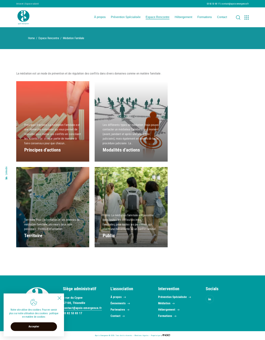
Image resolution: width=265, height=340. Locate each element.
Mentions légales (141, 335)
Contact (115, 316)
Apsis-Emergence (101, 335)
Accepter (33, 326)
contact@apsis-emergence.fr (82, 308)
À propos (116, 297)
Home (31, 38)
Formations (165, 316)
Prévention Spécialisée (172, 297)
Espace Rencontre (48, 38)
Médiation (164, 303)
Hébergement (166, 309)
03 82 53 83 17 (72, 313)
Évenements (118, 303)
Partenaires (118, 309)
